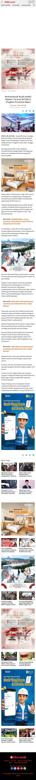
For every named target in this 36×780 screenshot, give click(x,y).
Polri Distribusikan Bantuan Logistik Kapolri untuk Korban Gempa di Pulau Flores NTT (8, 740)
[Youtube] (21, 768)
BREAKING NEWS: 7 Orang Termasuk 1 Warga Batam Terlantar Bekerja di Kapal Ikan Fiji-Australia (8, 474)
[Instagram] (18, 768)
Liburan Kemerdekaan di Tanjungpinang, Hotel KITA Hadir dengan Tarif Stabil (26, 663)
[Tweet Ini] (26, 111)
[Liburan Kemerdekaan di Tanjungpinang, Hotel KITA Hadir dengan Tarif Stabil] (27, 656)
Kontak (13, 761)
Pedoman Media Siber (25, 761)
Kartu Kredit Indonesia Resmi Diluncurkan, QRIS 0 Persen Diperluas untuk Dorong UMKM (27, 740)
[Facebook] (11, 768)
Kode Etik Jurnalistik (20, 763)
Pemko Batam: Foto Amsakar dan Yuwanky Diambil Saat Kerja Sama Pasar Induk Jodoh (26, 550)
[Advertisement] (18, 27)
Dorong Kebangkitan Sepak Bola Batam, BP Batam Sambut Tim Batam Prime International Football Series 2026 (26, 603)
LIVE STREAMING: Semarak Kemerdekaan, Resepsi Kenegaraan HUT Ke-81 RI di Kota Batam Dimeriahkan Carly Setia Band (9, 550)
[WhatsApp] (24, 768)
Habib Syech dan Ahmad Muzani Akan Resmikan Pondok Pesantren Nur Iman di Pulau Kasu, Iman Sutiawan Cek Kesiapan (26, 491)
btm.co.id (13, 105)
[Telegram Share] (30, 111)
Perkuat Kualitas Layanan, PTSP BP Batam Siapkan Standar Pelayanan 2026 (9, 603)
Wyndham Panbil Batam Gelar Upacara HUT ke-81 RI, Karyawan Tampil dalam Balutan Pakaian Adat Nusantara (9, 663)
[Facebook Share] (23, 111)
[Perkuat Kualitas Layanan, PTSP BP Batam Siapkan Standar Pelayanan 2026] (9, 595)
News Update (21, 105)
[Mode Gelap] (29, 2)
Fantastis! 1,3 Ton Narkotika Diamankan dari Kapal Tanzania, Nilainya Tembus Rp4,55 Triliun (9, 491)
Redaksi (6, 761)
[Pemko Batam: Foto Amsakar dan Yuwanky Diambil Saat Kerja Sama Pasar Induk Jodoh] (27, 542)
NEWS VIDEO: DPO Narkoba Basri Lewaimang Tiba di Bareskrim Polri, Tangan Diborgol (27, 474)
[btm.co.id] (9, 2)
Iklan (10, 763)
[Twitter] (15, 768)
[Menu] (2, 2)
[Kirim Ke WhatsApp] (33, 111)
